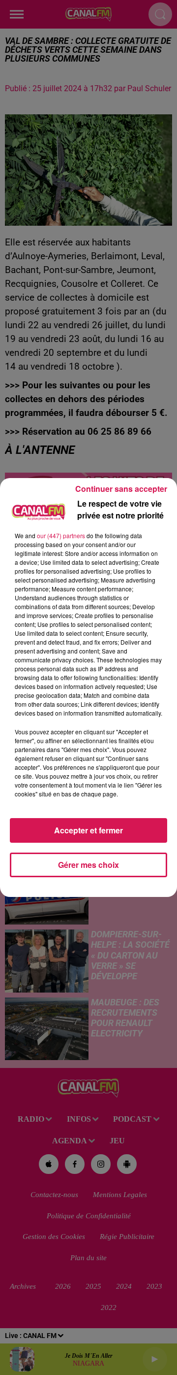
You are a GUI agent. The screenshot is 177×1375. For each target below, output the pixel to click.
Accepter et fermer (88, 830)
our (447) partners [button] (61, 535)
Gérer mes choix (88, 864)
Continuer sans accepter (121, 488)
